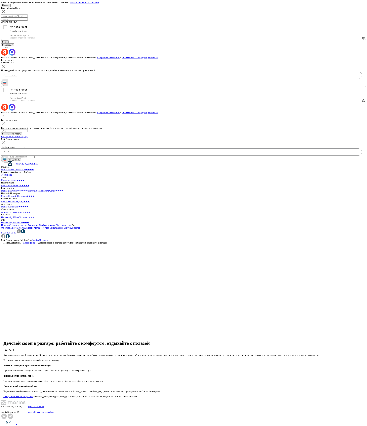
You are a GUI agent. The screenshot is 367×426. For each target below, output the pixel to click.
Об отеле (5, 228)
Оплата (53, 228)
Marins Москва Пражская (17, 169)
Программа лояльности (21, 228)
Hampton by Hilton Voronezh (17, 217)
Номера (5, 225)
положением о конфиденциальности (140, 57)
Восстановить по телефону (14, 136)
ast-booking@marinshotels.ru (41, 412)
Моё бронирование (10, 240)
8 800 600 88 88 (8, 232)
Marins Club (26, 240)
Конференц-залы (47, 225)
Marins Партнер (41, 228)
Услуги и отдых (63, 225)
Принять (5, 5)
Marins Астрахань (14, 206)
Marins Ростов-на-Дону (15, 201)
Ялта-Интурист (12, 180)
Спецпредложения (18, 225)
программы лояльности (108, 57)
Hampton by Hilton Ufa (15, 222)
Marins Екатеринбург (14, 191)
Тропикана (6, 175)
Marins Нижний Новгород (18, 196)
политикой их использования (84, 2)
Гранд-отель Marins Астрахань (18, 396)
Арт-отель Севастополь (15, 212)
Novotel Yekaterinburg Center (45, 191)
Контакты (75, 228)
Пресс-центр (63, 228)
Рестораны (33, 225)
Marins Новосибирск (15, 185)
